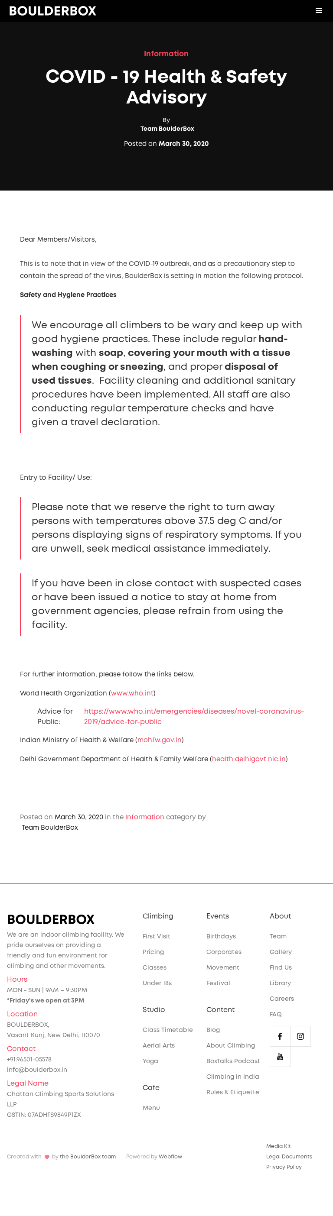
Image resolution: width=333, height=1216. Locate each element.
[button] (319, 11)
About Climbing (230, 1045)
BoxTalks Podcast (233, 1061)
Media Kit (278, 1146)
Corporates (224, 952)
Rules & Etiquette (232, 1092)
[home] (53, 11)
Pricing (153, 952)
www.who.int (132, 694)
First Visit (156, 936)
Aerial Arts (159, 1045)
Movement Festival (222, 975)
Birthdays (221, 936)
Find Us (281, 967)
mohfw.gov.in (159, 740)
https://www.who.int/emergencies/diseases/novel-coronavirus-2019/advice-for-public (194, 716)
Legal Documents (289, 1157)
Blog (213, 1030)
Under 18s (157, 983)
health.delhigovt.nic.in (249, 760)
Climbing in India (232, 1077)
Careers (282, 999)
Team (278, 936)
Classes (154, 967)
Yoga (150, 1061)
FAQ (276, 1014)
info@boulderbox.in (37, 1070)
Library (280, 983)
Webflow (170, 1157)
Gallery (281, 952)
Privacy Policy (284, 1167)
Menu (151, 1108)
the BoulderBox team (88, 1157)
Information (166, 54)
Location (22, 1014)
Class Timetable (168, 1030)
